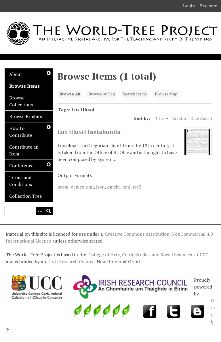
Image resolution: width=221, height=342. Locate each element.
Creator (179, 118)
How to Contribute (20, 131)
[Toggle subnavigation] (48, 73)
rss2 (137, 187)
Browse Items (24, 86)
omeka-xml (118, 187)
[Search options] (40, 211)
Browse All (70, 94)
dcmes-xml (82, 187)
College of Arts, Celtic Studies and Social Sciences (140, 254)
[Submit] (48, 211)
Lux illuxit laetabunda (89, 132)
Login (189, 5)
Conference (21, 165)
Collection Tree (25, 196)
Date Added (201, 118)
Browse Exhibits (25, 116)
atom (63, 187)
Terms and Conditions (20, 180)
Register (208, 5)
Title (160, 118)
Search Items (135, 94)
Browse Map (166, 94)
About (15, 74)
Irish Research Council (71, 261)
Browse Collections (21, 101)
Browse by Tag (101, 94)
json (100, 187)
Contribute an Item (24, 150)
